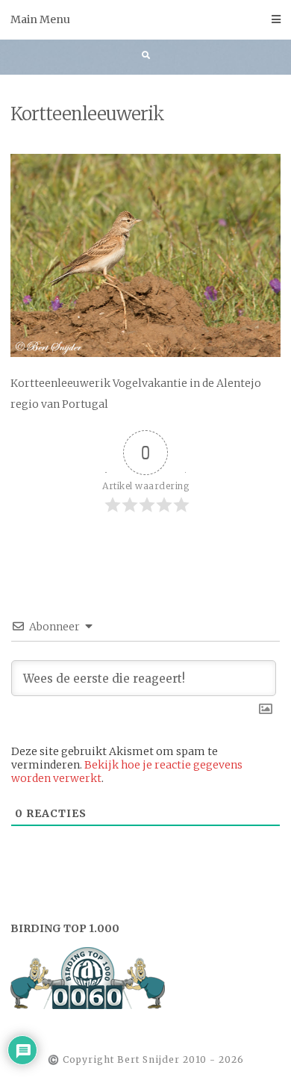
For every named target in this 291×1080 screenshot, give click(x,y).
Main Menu (40, 19)
